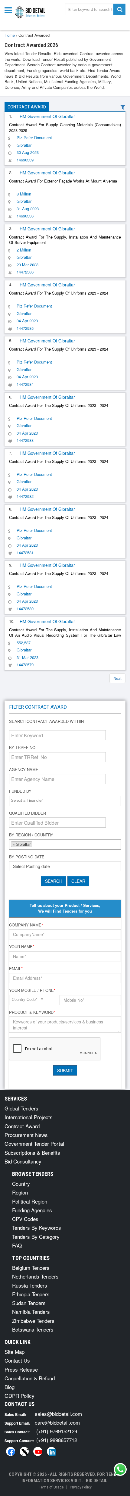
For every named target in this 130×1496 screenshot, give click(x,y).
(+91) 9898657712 (56, 1440)
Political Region (29, 1201)
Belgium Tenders (31, 1267)
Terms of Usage (51, 1487)
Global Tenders (21, 1108)
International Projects (29, 1117)
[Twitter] (24, 1451)
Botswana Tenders (33, 1329)
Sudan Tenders (29, 1303)
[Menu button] (10, 10)
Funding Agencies (32, 1210)
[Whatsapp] (120, 1469)
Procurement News (26, 1134)
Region (20, 1192)
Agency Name (23, 769)
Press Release (21, 1369)
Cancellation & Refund (30, 1378)
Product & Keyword (32, 1012)
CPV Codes (25, 1219)
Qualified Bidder (27, 813)
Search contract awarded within (46, 721)
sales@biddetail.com (58, 1413)
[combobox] (65, 801)
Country (21, 1183)
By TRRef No (22, 747)
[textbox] (66, 800)
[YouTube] (37, 1451)
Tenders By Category (36, 1236)
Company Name (26, 925)
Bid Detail (96, 1480)
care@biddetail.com (57, 1422)
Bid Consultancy (23, 1161)
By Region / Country (31, 835)
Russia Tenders (29, 1285)
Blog (10, 1387)
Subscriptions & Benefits (32, 1152)
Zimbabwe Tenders (33, 1320)
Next (117, 678)
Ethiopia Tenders (31, 1294)
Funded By (20, 791)
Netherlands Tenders (35, 1276)
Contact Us (17, 1360)
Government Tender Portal (34, 1143)
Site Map (14, 1351)
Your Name (21, 946)
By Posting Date (26, 857)
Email (16, 968)
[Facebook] (10, 1451)
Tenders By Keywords (36, 1227)
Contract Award (27, 107)
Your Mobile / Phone (32, 990)
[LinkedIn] (51, 1451)
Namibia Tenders (31, 1311)
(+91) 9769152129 (56, 1431)
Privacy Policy (80, 1487)
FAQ (17, 1245)
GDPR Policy (19, 1395)
